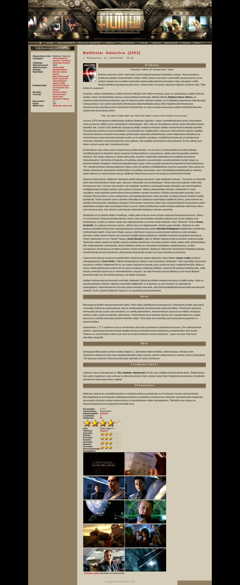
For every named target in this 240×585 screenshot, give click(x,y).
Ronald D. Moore (61, 85)
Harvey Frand (59, 94)
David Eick (58, 96)
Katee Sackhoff (60, 78)
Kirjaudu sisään (92, 573)
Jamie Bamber (60, 81)
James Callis (59, 83)
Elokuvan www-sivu (62, 105)
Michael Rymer (60, 69)
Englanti (104, 413)
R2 (101, 418)
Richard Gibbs (60, 92)
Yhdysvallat (58, 67)
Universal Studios (61, 63)
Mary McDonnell (60, 76)
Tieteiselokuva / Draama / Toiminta (61, 59)
